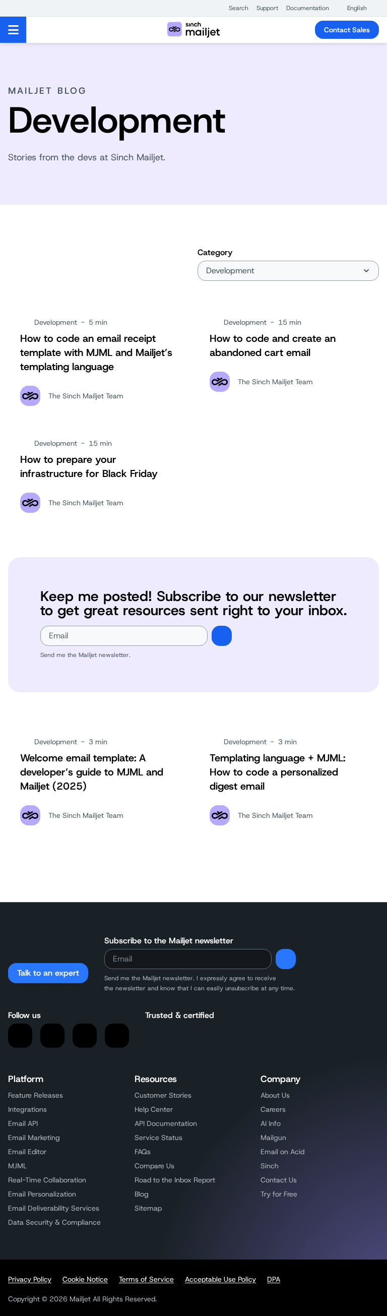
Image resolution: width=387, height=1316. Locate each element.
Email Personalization (42, 1194)
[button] (233, 8)
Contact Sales (347, 29)
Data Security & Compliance (54, 1222)
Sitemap (148, 1208)
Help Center (154, 1109)
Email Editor (27, 1151)
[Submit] (222, 636)
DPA (273, 1279)
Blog (142, 1194)
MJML (17, 1165)
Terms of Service (146, 1279)
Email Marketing (34, 1137)
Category (215, 252)
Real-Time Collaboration (47, 1179)
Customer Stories (163, 1095)
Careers (273, 1109)
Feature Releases (35, 1095)
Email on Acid (282, 1151)
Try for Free (279, 1194)
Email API (23, 1123)
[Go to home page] (193, 30)
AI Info (271, 1123)
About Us (275, 1095)
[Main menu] (13, 30)
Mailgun (273, 1137)
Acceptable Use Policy (220, 1279)
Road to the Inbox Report (175, 1179)
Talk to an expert (48, 973)
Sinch (270, 1165)
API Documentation (166, 1123)
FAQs (143, 1151)
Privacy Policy (29, 1279)
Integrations (27, 1109)
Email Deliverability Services (53, 1208)
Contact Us (279, 1179)
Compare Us (154, 1165)
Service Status (158, 1137)
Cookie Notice (85, 1279)
